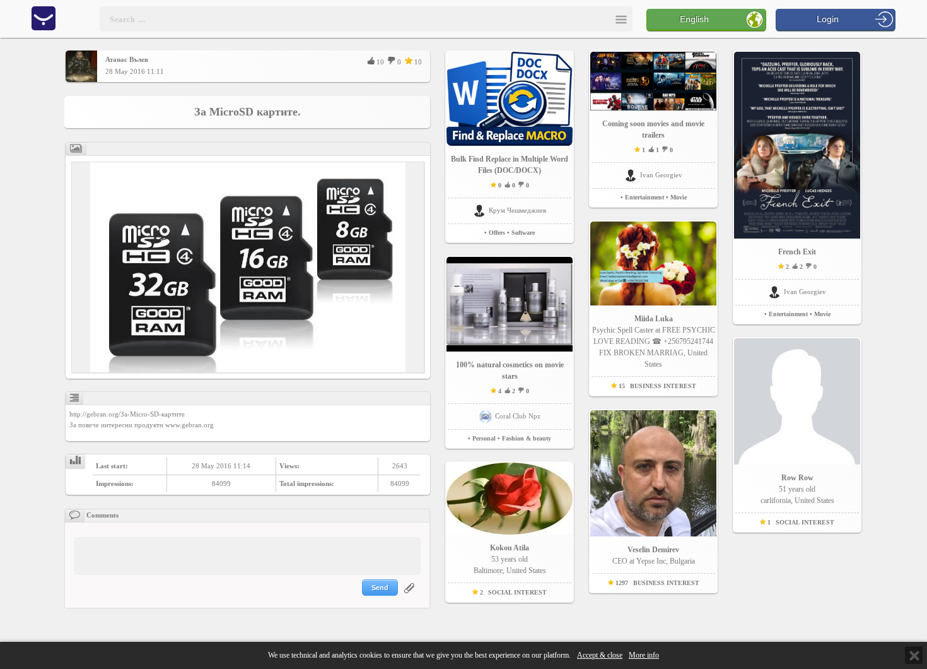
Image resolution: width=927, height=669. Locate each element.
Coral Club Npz (517, 416)
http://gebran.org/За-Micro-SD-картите (127, 414)
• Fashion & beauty (524, 438)
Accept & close (599, 655)
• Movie (676, 197)
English (694, 19)
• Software (521, 232)
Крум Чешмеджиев (517, 210)
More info (644, 655)
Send (379, 587)
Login (828, 19)
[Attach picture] (410, 595)
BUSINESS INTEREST (663, 385)
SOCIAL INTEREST (517, 592)
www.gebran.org (189, 425)
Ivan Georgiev (661, 175)
